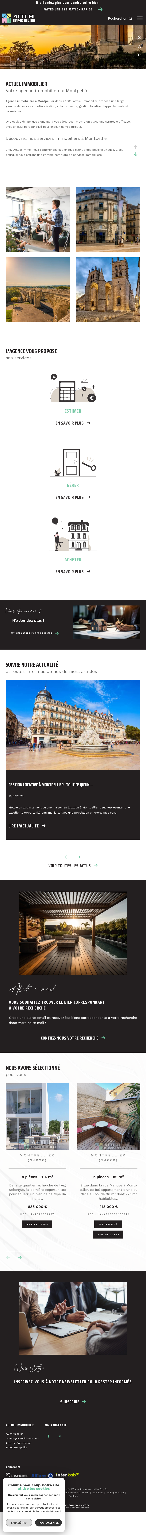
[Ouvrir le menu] (140, 18)
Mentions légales (68, 1492)
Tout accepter (48, 1522)
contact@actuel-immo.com (22, 1438)
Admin (85, 1492)
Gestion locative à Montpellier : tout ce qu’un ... (51, 784)
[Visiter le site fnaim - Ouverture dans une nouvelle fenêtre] (17, 1476)
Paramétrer (19, 1522)
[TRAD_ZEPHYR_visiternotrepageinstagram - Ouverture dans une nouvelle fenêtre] (59, 1436)
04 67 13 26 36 (14, 1434)
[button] (78, 857)
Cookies (73, 1496)
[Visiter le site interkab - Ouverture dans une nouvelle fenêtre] (42, 1476)
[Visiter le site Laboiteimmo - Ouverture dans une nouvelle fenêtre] (73, 1503)
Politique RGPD (115, 1492)
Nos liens (98, 1492)
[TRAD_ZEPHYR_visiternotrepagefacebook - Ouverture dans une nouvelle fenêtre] (48, 1436)
